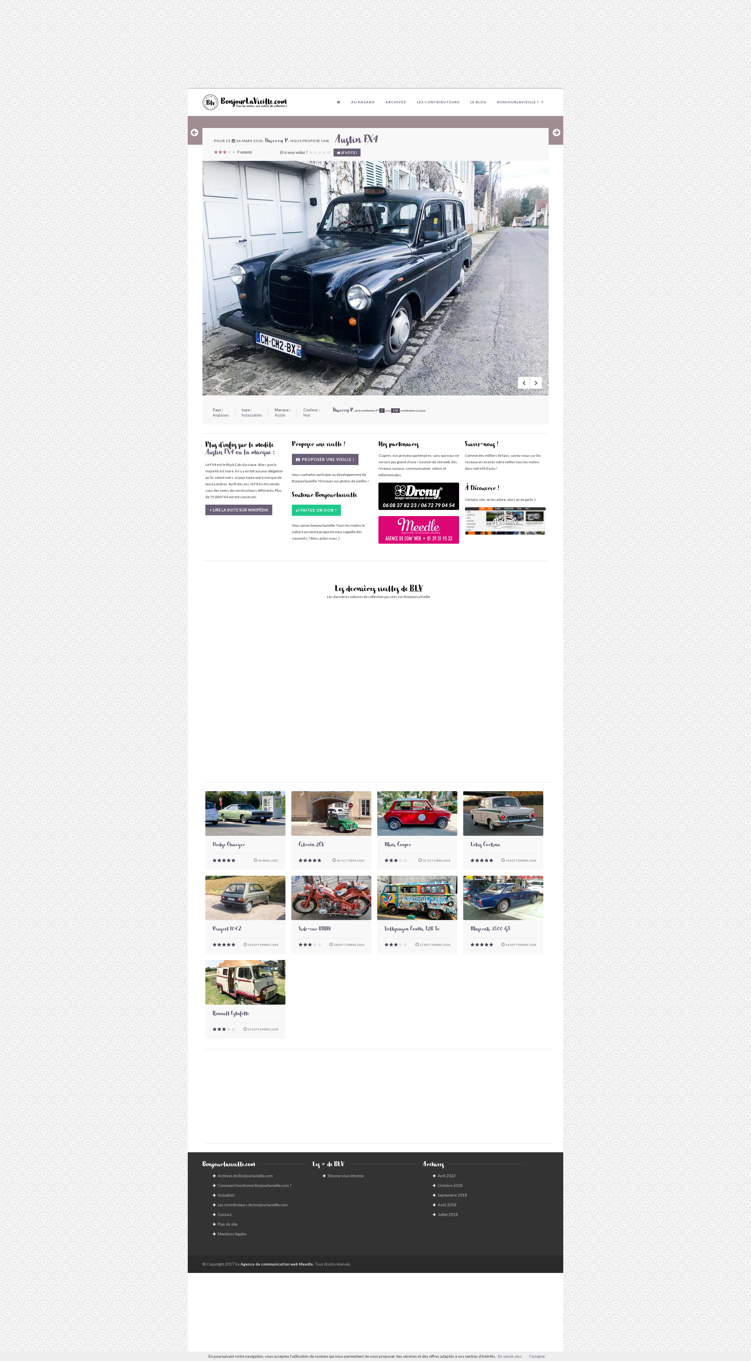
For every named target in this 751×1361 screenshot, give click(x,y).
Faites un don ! (319, 510)
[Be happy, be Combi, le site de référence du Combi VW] (505, 521)
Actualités (226, 1195)
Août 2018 (447, 1204)
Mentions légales (232, 1234)
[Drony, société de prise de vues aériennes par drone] (418, 499)
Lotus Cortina (485, 845)
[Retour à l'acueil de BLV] (338, 102)
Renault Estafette (231, 1014)
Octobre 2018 (450, 1185)
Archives (395, 102)
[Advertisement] (375, 44)
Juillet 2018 (448, 1214)
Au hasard (363, 102)
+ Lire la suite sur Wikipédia (238, 510)
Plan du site (227, 1224)
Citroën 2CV (311, 845)
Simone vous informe (345, 1175)
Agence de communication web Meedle (277, 1264)
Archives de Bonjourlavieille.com (245, 1175)
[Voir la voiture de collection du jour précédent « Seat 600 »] (194, 132)
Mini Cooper (398, 845)
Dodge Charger (229, 845)
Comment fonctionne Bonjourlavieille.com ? (255, 1185)
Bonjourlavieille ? (518, 102)
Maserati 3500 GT (490, 929)
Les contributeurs (438, 102)
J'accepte (537, 1356)
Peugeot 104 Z (227, 929)
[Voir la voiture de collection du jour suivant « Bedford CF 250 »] (556, 132)
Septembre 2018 (452, 1195)
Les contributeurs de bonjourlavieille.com (253, 1204)
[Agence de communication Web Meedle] (418, 532)
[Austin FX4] (375, 278)
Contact (224, 1214)
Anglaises (221, 415)
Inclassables (251, 415)
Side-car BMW (315, 929)
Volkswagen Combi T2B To (412, 929)
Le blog (478, 102)
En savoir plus (510, 1356)
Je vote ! (348, 152)
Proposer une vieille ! (327, 459)
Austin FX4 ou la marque (238, 453)
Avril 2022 (447, 1175)
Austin (280, 415)
